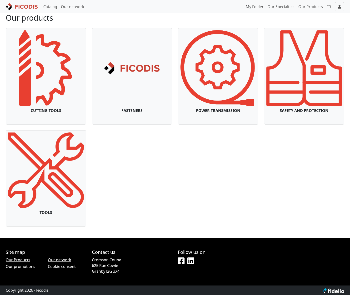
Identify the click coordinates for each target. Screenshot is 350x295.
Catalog (50, 6)
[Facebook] (181, 261)
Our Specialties (281, 6)
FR (329, 6)
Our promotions (20, 266)
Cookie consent (62, 266)
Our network (72, 6)
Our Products (310, 6)
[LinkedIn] (190, 261)
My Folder (255, 6)
